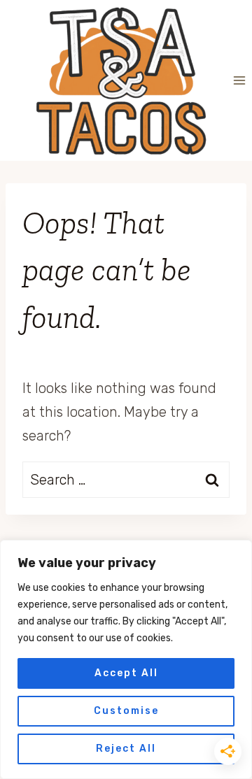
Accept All (126, 673)
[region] (126, 659)
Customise (126, 711)
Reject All (126, 749)
